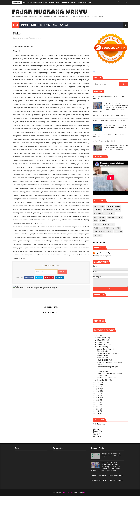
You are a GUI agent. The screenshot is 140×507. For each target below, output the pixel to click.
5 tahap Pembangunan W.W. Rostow (109, 373)
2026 (98, 413)
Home (15, 25)
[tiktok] (122, 2)
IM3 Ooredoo (99, 217)
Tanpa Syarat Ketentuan (104, 228)
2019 (98, 398)
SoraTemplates (66, 492)
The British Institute (103, 231)
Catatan (24, 25)
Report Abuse (99, 242)
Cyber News (109, 210)
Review (47, 25)
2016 (98, 391)
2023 (98, 407)
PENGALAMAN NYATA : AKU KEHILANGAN (109, 120)
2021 (98, 402)
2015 (98, 389)
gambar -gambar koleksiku (106, 378)
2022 (98, 404)
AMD (96, 206)
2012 (98, 382)
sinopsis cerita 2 (102, 358)
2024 (98, 409)
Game (33, 25)
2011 (98, 336)
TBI (118, 228)
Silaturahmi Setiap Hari (104, 224)
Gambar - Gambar (103, 375)
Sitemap (96, 429)
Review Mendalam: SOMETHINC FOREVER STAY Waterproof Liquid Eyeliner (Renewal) (116, 147)
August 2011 (102, 342)
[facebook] (118, 2)
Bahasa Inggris (113, 206)
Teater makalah (102, 356)
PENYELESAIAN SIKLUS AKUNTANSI (109, 362)
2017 (98, 393)
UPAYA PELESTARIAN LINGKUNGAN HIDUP (109, 116)
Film (55, 25)
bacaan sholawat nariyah (105, 349)
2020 (98, 400)
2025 (98, 411)
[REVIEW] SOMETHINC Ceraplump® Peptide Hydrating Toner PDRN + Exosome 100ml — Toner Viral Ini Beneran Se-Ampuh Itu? (110, 107)
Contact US (97, 436)
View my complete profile (102, 256)
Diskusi (99, 364)
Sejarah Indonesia (103, 369)
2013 (98, 384)
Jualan (111, 217)
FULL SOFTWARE (100, 213)
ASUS (102, 206)
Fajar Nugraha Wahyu (49, 11)
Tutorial (64, 25)
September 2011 (103, 344)
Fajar (85, 492)
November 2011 (103, 380)
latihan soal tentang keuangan (107, 367)
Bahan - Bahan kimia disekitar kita (108, 353)
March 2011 (101, 340)
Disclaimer (97, 433)
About (95, 435)
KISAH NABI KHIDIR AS (104, 360)
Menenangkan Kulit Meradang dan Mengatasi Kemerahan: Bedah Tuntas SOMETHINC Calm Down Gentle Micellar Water (72, 2)
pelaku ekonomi (102, 371)
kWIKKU (119, 217)
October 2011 (102, 347)
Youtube (98, 235)
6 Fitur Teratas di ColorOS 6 (104, 141)
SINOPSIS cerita (102, 351)
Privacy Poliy (97, 431)
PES (40, 25)
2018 (98, 395)
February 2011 (102, 338)
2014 (98, 387)
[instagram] (126, 2)
